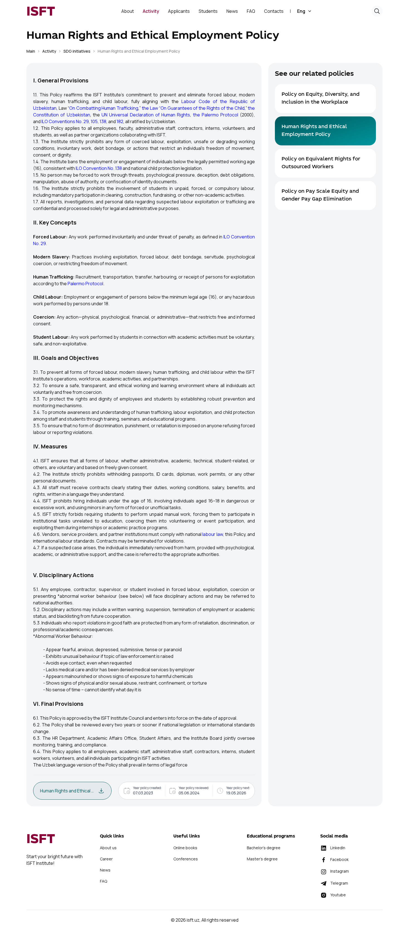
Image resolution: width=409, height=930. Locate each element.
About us (108, 847)
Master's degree (262, 858)
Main (30, 51)
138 (103, 121)
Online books (185, 847)
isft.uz (193, 920)
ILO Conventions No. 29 (65, 121)
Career (106, 858)
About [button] (127, 11)
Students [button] (208, 11)
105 (94, 121)
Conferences (185, 858)
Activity (49, 51)
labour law (212, 534)
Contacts (274, 11)
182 (120, 121)
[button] (304, 11)
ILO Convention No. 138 (99, 168)
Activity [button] (151, 11)
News (105, 870)
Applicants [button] (179, 11)
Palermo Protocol (85, 283)
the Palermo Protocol (215, 115)
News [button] (232, 11)
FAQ (251, 11)
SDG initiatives (76, 51)
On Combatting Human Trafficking (104, 108)
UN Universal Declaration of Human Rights (146, 115)
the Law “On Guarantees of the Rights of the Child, (194, 108)
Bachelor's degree (263, 847)
